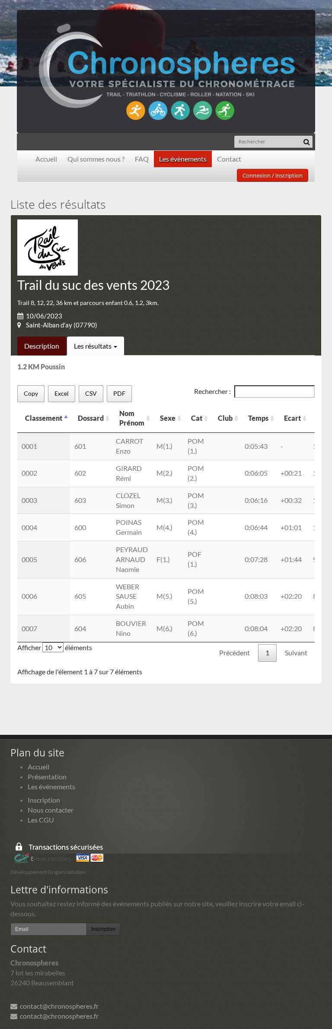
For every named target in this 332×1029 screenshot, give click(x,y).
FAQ (142, 159)
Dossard (91, 418)
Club (225, 418)
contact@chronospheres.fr (58, 1006)
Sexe (168, 418)
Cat (196, 418)
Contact (229, 159)
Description (41, 346)
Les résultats (93, 346)
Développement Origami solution (48, 872)
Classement (43, 418)
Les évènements (183, 159)
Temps (258, 418)
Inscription (44, 800)
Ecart (292, 418)
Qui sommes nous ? (95, 159)
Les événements (51, 786)
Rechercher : (212, 391)
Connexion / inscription (273, 175)
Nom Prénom (131, 418)
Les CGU (41, 820)
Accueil (46, 159)
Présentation (47, 776)
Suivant (296, 652)
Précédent (234, 652)
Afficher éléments (54, 647)
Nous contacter (50, 810)
